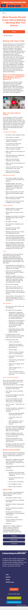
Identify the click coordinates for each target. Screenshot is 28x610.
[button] (24, 5)
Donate (8, 579)
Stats (7, 574)
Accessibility (24, 552)
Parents (4, 12)
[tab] (14, 31)
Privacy (19, 552)
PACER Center (10, 582)
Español (8, 577)
